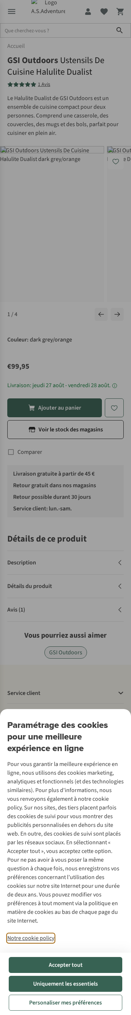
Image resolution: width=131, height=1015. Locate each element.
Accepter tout (66, 965)
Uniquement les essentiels (65, 984)
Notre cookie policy (30, 938)
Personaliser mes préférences (65, 1003)
